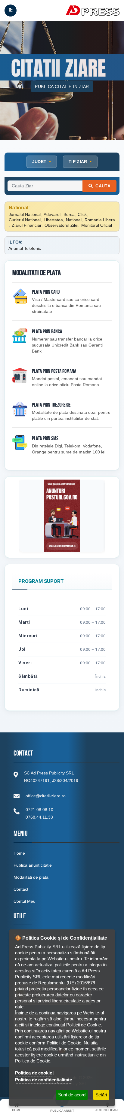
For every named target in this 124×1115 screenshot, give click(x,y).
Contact (21, 889)
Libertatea (53, 219)
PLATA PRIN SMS (45, 439)
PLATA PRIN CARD (46, 292)
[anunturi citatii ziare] (19, 335)
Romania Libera (100, 219)
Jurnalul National (25, 214)
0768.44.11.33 (39, 817)
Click (82, 214)
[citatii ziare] (19, 296)
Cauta (102, 185)
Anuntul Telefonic (24, 248)
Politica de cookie (33, 1072)
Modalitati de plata (31, 877)
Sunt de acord (71, 1094)
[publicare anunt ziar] (19, 409)
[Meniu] (11, 11)
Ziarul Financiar (27, 225)
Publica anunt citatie (33, 865)
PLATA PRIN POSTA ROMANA (54, 371)
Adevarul (52, 214)
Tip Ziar (78, 161)
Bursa (69, 214)
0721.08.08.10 (39, 809)
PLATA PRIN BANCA (47, 332)
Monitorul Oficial (96, 225)
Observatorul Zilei (61, 225)
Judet (40, 161)
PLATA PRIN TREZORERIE (51, 405)
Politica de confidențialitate (43, 1079)
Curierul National (25, 219)
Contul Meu (25, 901)
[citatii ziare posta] (19, 375)
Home (19, 853)
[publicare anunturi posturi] (62, 516)
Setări (101, 1094)
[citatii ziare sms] (19, 442)
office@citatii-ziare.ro (46, 795)
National (74, 219)
